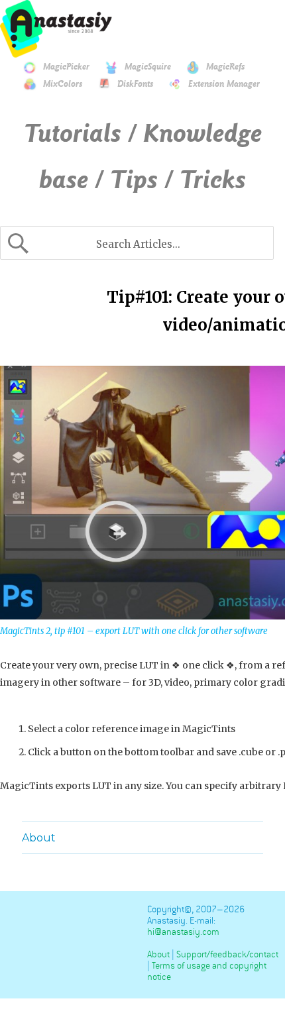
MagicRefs (225, 67)
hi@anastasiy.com (183, 931)
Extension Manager (224, 84)
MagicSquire (148, 67)
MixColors (62, 84)
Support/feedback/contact (227, 954)
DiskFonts (135, 84)
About (39, 837)
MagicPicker (66, 67)
